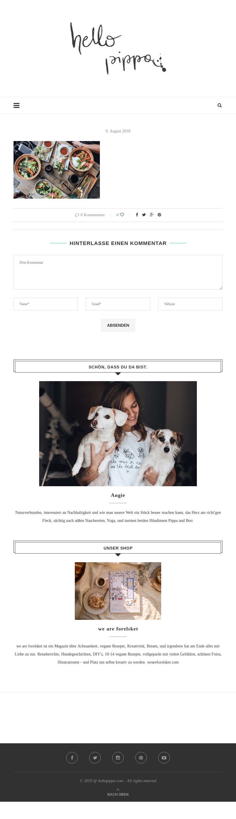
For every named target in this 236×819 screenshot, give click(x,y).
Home (18, 108)
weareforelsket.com (163, 662)
